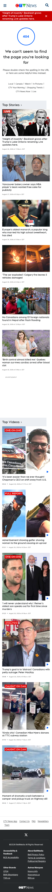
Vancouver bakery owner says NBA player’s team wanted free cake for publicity (21, 187)
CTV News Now (23, 91)
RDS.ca (31, 878)
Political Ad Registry (37, 861)
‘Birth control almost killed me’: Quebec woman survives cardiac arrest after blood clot (26, 362)
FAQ (33, 821)
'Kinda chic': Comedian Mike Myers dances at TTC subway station (25, 734)
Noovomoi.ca (34, 874)
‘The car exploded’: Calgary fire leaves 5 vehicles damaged (24, 276)
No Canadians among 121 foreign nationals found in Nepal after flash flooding (25, 319)
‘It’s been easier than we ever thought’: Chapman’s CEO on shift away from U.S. (24, 478)
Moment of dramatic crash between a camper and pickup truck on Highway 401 (24, 797)
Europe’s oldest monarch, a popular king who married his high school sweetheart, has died (24, 232)
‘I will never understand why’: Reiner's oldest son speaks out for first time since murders (24, 606)
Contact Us (24, 821)
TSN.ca (6, 878)
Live (34, 91)
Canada (19, 84)
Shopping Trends (35, 87)
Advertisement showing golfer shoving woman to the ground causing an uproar (24, 541)
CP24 (5, 871)
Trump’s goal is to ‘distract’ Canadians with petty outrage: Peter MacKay (26, 671)
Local (10, 84)
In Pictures (38, 84)
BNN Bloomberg (10, 874)
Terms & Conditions (36, 858)
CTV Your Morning (16, 87)
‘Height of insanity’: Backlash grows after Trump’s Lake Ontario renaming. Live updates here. (24, 142)
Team (6, 825)
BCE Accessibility (11, 857)
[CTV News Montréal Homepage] (26, 5)
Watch (28, 84)
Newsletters (43, 821)
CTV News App (10, 821)
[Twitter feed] (26, 834)
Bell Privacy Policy (36, 854)
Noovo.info (33, 871)
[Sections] (5, 5)
